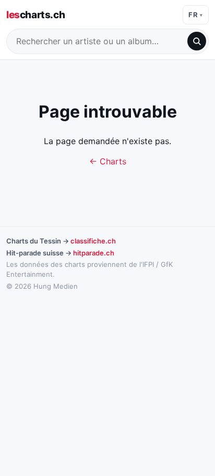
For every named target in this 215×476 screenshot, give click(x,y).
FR (193, 14)
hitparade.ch (93, 253)
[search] (196, 41)
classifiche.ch (93, 241)
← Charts (107, 161)
